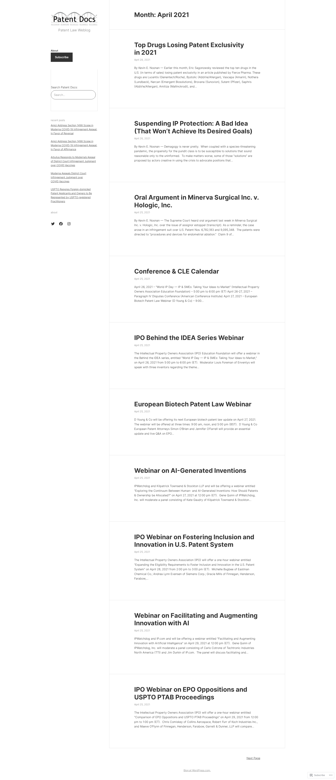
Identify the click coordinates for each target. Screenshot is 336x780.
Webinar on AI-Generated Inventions (190, 470)
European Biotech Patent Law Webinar (192, 404)
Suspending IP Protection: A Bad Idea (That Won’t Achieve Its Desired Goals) (193, 127)
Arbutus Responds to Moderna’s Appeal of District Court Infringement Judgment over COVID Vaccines (73, 161)
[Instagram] (69, 224)
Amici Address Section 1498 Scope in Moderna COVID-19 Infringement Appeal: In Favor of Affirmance (74, 145)
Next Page (253, 758)
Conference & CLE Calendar (176, 271)
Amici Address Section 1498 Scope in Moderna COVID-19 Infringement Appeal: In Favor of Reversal (74, 129)
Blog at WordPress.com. (197, 770)
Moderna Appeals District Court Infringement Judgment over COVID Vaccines (68, 177)
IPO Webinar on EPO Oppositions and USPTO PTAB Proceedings (190, 693)
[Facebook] (61, 224)
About (54, 50)
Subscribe (61, 57)
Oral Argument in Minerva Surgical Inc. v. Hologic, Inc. (196, 201)
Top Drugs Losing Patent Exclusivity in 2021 (189, 48)
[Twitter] (53, 224)
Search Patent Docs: (64, 87)
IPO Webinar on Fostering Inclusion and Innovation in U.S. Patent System (194, 540)
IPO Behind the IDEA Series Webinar (189, 338)
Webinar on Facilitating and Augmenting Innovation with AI (196, 619)
